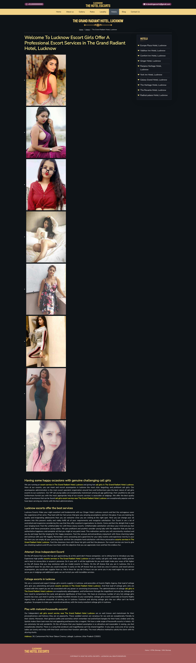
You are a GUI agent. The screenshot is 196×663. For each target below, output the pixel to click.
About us (70, 12)
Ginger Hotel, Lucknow (150, 61)
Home (58, 12)
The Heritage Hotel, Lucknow (153, 85)
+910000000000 (35, 4)
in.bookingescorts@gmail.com (158, 4)
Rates (92, 12)
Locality (103, 12)
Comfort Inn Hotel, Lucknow (153, 55)
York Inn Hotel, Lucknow (151, 74)
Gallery (82, 12)
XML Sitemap (166, 650)
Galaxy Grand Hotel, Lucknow (153, 79)
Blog (124, 12)
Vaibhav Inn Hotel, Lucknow (152, 50)
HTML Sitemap (155, 650)
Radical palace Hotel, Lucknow (154, 95)
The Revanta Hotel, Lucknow (153, 90)
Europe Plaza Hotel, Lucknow (153, 45)
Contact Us (135, 12)
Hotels (114, 12)
